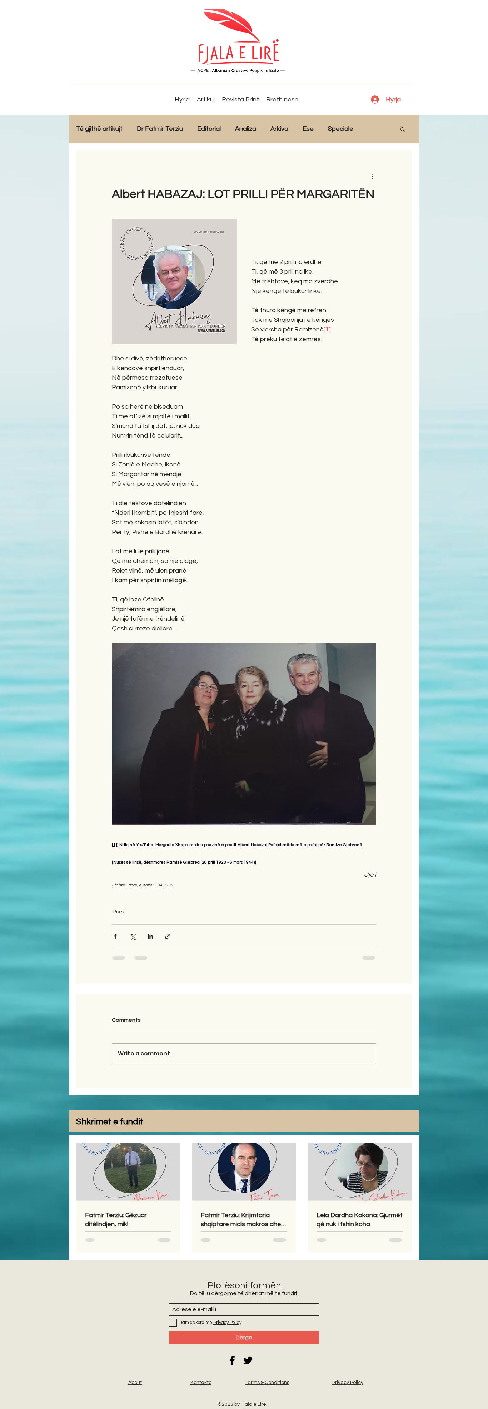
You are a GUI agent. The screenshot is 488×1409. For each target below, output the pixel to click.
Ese (308, 128)
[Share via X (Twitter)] (132, 936)
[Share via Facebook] (115, 936)
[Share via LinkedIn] (150, 936)
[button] (402, 129)
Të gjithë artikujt (99, 128)
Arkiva (279, 128)
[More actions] (372, 176)
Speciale (340, 128)
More (375, 128)
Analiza (245, 128)
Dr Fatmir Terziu (160, 128)
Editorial (209, 128)
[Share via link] (167, 936)
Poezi (119, 911)
